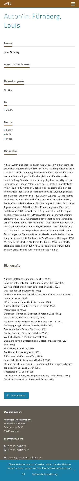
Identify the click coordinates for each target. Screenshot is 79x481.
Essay (9, 130)
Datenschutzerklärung (44, 474)
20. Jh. (9, 110)
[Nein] (74, 470)
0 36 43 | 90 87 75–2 (17, 450)
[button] (73, 3)
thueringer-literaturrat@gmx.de (24, 457)
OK (23, 474)
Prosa (9, 139)
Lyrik (8, 134)
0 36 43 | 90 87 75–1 (17, 446)
